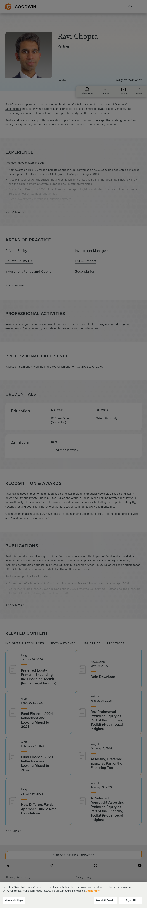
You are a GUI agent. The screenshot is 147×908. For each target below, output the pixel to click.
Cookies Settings (14, 900)
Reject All (130, 900)
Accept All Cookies (105, 900)
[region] (73, 895)
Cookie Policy (93, 890)
